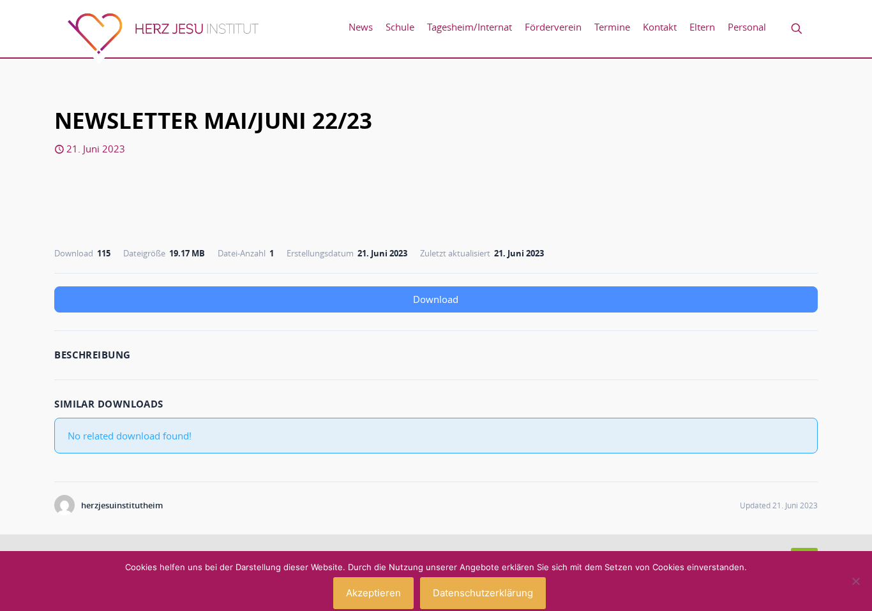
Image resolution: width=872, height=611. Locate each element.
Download (435, 299)
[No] (856, 581)
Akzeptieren (373, 593)
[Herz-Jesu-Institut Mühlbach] (163, 38)
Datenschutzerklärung (483, 593)
